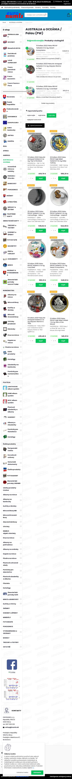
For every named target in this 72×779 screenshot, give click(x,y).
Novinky (53, 7)
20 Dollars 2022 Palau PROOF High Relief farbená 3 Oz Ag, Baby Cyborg (58, 160)
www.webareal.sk (22, 776)
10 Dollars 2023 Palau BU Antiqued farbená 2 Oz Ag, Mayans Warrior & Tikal (36, 320)
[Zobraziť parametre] (35, 125)
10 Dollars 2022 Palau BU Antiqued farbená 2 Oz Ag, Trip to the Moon (36, 159)
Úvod (4, 22)
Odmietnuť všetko (22, 772)
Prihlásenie (58, 1)
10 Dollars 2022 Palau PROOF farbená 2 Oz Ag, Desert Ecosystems (58, 265)
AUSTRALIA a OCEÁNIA (15, 22)
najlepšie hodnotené (34, 120)
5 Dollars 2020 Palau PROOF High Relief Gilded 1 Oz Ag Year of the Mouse (59, 321)
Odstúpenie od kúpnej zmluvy (60, 776)
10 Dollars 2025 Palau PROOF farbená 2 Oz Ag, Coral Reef (36, 265)
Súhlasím (37, 772)
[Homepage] (2, 7)
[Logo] (14, 15)
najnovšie (51, 115)
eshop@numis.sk (12, 727)
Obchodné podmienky (12, 7)
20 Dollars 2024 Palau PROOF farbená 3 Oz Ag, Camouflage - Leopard (58, 213)
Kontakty (45, 7)
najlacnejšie (31, 115)
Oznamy (38, 7)
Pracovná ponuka (27, 7)
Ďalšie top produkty (47, 103)
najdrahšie (41, 115)
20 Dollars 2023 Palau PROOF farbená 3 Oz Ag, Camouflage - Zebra (36, 213)
